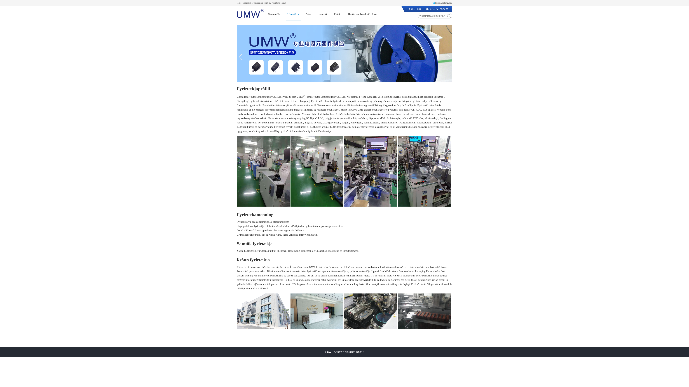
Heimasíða (274, 14)
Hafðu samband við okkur (363, 14)
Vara (308, 14)
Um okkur (293, 14)
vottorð (323, 14)
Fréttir (337, 14)
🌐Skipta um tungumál (442, 3)
